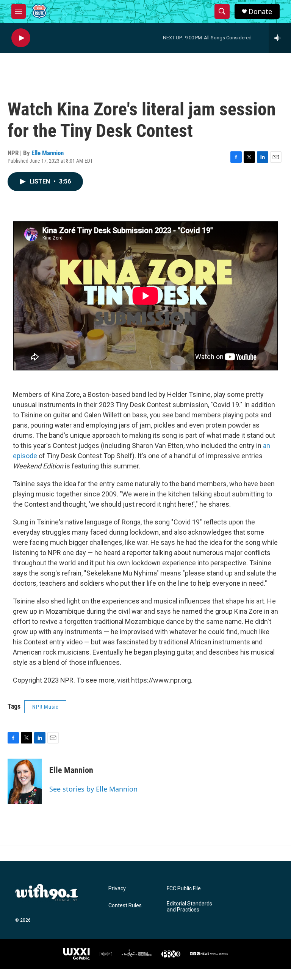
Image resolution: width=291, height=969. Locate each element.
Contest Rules (125, 905)
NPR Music (45, 707)
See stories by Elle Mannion (93, 788)
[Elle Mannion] (25, 781)
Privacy (117, 888)
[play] (21, 38)
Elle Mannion (47, 153)
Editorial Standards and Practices (189, 907)
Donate (260, 12)
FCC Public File (184, 888)
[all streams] (280, 38)
